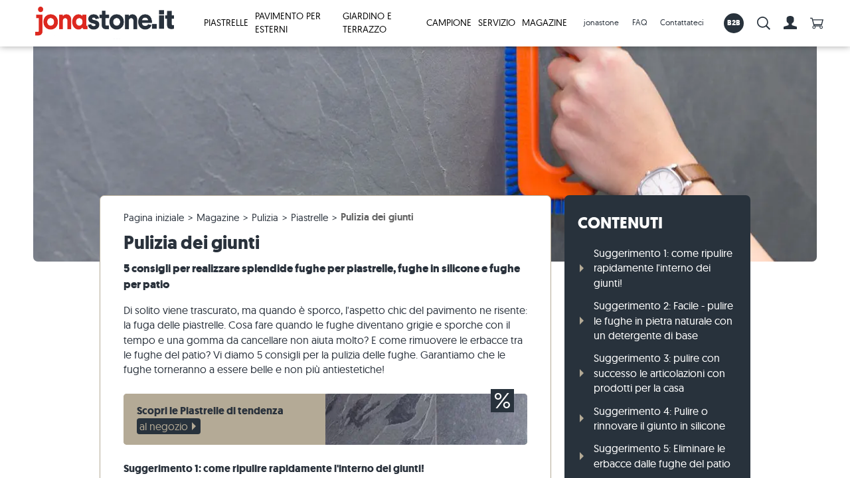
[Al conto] (790, 23)
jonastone (601, 22)
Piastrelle (226, 23)
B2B (734, 22)
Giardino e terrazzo (367, 22)
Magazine (544, 23)
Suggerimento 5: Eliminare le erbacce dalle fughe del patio (662, 455)
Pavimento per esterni (288, 22)
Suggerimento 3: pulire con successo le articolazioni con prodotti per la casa (659, 372)
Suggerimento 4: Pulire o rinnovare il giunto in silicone (659, 418)
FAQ (639, 22)
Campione (448, 23)
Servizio (496, 23)
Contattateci (682, 22)
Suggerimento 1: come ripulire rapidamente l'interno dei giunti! (663, 267)
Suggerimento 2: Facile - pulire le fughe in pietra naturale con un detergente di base (663, 320)
